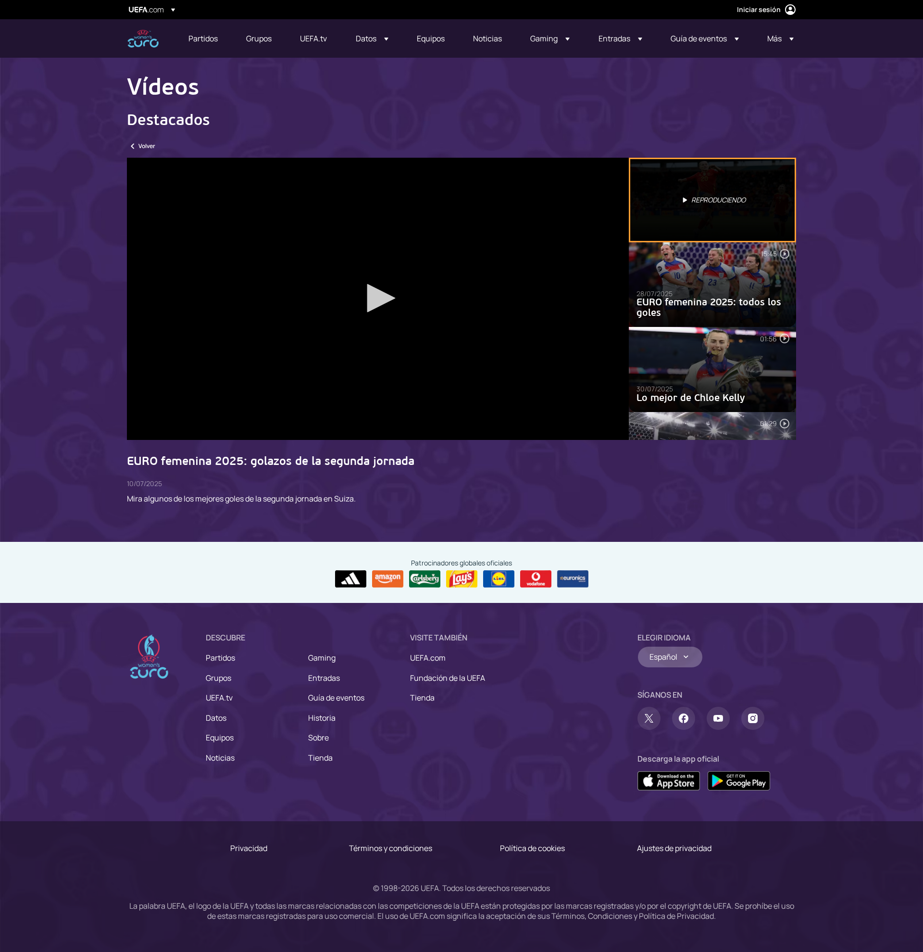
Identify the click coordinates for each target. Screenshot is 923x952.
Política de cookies (532, 848)
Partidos (220, 657)
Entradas (324, 678)
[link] (203, 38)
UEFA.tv (219, 697)
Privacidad (248, 848)
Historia (322, 718)
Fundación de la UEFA (447, 678)
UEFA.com (428, 657)
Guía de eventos (336, 697)
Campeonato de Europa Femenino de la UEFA (143, 38)
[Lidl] (498, 579)
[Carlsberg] (424, 579)
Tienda (320, 757)
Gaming (322, 657)
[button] (372, 38)
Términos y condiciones (390, 848)
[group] (164, 421)
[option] (712, 200)
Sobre (318, 737)
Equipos (220, 737)
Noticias (220, 757)
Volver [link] (146, 146)
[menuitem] (205, 38)
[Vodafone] (535, 579)
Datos (216, 718)
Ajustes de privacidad (674, 848)
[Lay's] (461, 579)
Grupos (218, 678)
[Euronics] (572, 579)
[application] (378, 299)
